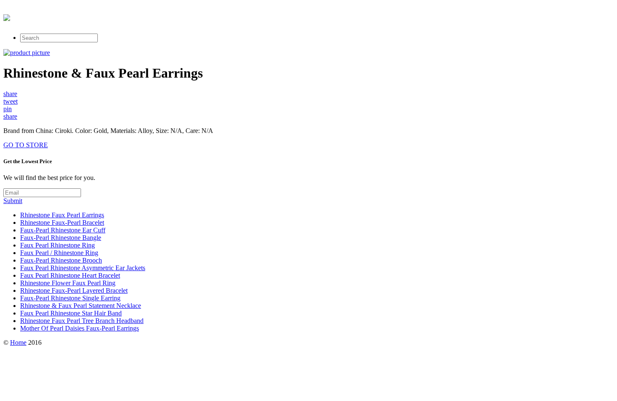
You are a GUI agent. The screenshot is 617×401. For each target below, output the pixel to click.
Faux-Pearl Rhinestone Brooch (61, 260)
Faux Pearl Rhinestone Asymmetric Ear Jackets (82, 267)
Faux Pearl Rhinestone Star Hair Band (71, 313)
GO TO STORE (25, 144)
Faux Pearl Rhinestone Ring (57, 245)
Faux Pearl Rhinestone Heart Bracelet (70, 275)
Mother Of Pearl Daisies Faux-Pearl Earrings (79, 328)
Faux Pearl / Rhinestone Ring (59, 252)
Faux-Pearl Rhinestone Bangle (60, 237)
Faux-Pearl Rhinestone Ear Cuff (62, 230)
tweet (10, 101)
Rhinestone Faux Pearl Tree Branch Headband (82, 320)
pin (7, 108)
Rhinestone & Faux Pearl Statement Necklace (80, 305)
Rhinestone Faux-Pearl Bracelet (62, 222)
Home (18, 342)
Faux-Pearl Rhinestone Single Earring (70, 298)
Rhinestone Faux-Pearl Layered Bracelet (74, 290)
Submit (12, 200)
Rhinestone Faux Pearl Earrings (62, 215)
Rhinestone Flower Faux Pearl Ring (67, 282)
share (10, 93)
